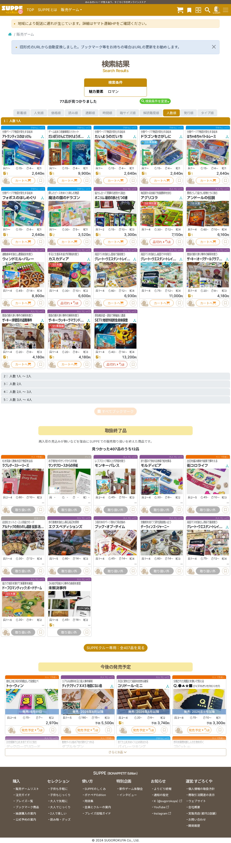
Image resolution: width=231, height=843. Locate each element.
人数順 (171, 113)
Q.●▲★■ (182, 686)
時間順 (107, 113)
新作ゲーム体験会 (131, 789)
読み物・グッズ (60, 819)
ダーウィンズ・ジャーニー (155, 526)
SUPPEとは (47, 9)
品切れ (157, 242)
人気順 (39, 113)
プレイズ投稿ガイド (98, 813)
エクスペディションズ (65, 526)
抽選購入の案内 (26, 813)
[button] (155, 101)
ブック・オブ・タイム (110, 526)
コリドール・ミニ (130, 686)
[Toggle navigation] (225, 9)
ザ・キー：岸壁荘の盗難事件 (17, 320)
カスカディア (59, 259)
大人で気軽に (59, 801)
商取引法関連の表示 (201, 795)
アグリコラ (149, 198)
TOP (30, 9)
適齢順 (90, 113)
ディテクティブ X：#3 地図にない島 (82, 686)
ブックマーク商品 (27, 807)
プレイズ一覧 (24, 801)
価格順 (56, 113)
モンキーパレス (107, 465)
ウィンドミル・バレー (18, 259)
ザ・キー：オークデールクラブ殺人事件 (208, 259)
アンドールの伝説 (201, 198)
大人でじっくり (60, 807)
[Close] (213, 46)
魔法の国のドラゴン (64, 198)
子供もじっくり (60, 795)
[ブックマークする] (40, 180)
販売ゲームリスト (27, 789)
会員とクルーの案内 (98, 807)
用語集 (89, 801)
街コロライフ (197, 465)
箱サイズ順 (128, 113)
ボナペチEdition (95, 795)
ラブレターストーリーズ (15, 465)
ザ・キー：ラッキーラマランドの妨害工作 (71, 320)
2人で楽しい (58, 813)
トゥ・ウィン (14, 686)
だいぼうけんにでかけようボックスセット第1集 (75, 136)
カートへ (21, 181)
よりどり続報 (162, 789)
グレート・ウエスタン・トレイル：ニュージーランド (168, 259)
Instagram (160, 813)
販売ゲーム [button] (70, 9)
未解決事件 (58, 588)
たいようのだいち (109, 136)
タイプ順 (207, 113)
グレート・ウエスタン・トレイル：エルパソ (117, 259)
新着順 (21, 113)
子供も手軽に (59, 789)
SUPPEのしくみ (95, 789)
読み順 (73, 113)
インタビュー (128, 795)
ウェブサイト (197, 801)
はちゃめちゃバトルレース (201, 136)
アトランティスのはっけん (16, 136)
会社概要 (194, 807)
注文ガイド (23, 795)
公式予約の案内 (26, 819)
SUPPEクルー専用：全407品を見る (116, 648)
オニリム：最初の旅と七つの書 (111, 198)
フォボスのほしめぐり (19, 198)
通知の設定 (161, 795)
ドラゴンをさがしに (156, 136)
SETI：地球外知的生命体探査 (111, 320)
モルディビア (151, 465)
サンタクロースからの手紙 (63, 465)
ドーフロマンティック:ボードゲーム (22, 588)
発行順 (188, 113)
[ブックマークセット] (189, 10)
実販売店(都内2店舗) (202, 813)
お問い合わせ (197, 819)
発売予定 (27, 730)
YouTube (159, 807)
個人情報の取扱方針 (201, 789)
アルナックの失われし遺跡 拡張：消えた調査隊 (27, 526)
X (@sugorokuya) (166, 801)
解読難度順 (151, 113)
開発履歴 (194, 825)
